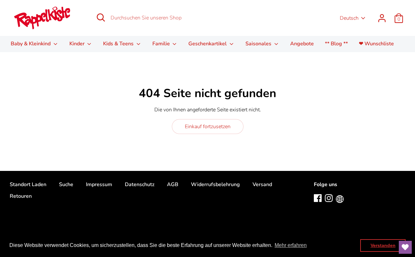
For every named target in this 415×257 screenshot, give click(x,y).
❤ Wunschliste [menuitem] (376, 43)
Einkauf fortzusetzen (208, 126)
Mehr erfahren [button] (291, 245)
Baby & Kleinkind (31, 43)
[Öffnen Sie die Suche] (100, 17)
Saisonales (259, 43)
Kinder (77, 43)
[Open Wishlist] (405, 247)
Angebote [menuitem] (302, 43)
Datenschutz (139, 184)
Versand (262, 184)
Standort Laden (28, 184)
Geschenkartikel (208, 43)
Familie (161, 43)
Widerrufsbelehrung (215, 184)
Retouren (21, 196)
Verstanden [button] (383, 245)
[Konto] (381, 15)
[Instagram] (329, 197)
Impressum (99, 184)
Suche (66, 184)
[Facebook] (318, 197)
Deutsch (349, 18)
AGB (172, 184)
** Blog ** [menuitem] (336, 43)
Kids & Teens (119, 43)
